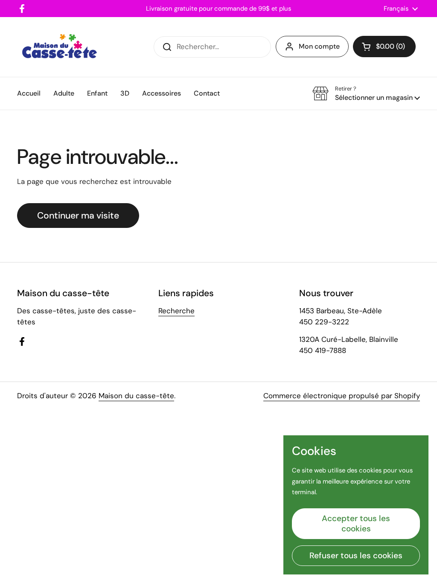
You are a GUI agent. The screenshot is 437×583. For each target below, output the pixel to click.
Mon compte (319, 46)
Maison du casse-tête (136, 395)
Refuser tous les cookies (355, 555)
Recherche (176, 310)
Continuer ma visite (78, 216)
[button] (384, 46)
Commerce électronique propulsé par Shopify (341, 395)
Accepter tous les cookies (356, 523)
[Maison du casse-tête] (59, 47)
